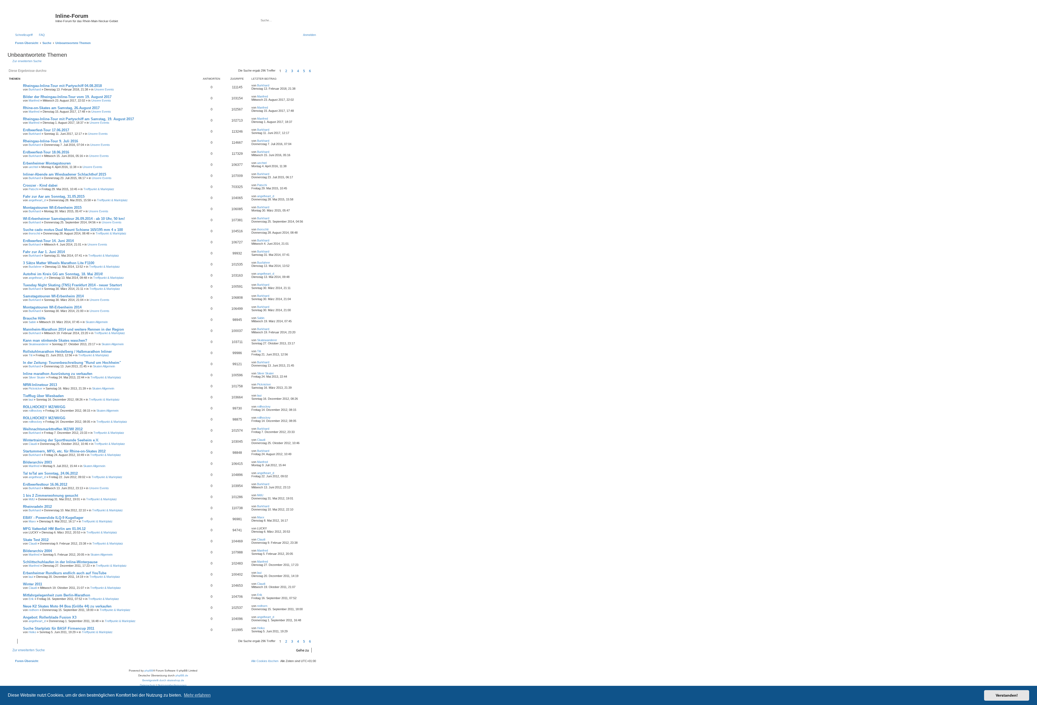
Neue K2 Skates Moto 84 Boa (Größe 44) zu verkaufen (67, 606)
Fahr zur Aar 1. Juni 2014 (44, 252)
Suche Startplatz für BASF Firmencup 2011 (58, 628)
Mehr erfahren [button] (197, 695)
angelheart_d (37, 200)
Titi (30, 355)
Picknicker (35, 388)
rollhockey (35, 410)
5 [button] (304, 70)
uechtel (33, 167)
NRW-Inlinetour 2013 (40, 385)
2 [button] (286, 70)
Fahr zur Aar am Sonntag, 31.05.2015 (54, 196)
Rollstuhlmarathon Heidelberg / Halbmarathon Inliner (67, 352)
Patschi (33, 189)
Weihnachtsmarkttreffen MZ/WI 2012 (53, 429)
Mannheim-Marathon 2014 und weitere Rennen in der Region (73, 329)
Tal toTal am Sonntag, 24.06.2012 (50, 473)
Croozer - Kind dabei (40, 185)
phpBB (148, 670)
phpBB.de (182, 675)
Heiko (32, 632)
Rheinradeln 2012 (37, 507)
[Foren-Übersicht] (32, 17)
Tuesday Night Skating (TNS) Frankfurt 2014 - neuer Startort (72, 285)
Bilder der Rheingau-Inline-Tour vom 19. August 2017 (67, 97)
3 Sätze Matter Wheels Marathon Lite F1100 (58, 263)
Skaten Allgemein (97, 322)
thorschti (34, 233)
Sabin (32, 322)
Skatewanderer (39, 344)
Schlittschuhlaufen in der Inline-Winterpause (60, 562)
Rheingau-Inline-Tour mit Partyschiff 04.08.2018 (62, 86)
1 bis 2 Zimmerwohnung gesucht (50, 496)
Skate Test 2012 (36, 540)
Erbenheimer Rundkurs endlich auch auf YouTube (64, 573)
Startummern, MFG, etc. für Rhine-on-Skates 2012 (64, 451)
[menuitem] (39, 35)
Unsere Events (104, 89)
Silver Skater (37, 377)
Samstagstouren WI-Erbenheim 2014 (53, 296)
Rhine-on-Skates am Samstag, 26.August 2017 (61, 108)
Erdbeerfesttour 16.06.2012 (45, 484)
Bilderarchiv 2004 (37, 551)
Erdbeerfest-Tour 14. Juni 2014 (48, 241)
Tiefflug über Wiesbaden (43, 396)
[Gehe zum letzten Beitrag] (272, 85)
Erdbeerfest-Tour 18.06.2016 (46, 152)
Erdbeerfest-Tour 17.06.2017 (46, 130)
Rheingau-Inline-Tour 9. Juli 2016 (50, 141)
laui (31, 399)
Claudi (33, 443)
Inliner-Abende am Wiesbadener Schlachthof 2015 (64, 174)
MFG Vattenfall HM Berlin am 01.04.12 (54, 529)
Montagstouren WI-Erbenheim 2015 (52, 208)
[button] (316, 71)
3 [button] (292, 70)
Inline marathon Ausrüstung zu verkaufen (57, 374)
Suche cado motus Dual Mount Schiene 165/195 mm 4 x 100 (73, 230)
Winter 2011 (32, 584)
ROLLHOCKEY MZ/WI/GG (44, 407)
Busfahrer (35, 266)
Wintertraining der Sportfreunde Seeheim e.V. (61, 440)
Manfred (34, 100)
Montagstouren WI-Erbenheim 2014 (52, 307)
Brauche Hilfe (34, 318)
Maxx (32, 521)
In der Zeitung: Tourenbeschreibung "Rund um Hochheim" (72, 363)
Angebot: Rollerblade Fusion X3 (49, 617)
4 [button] (298, 70)
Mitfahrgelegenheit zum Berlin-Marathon (56, 595)
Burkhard (35, 89)
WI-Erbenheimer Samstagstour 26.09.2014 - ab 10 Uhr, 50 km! (74, 219)
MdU (32, 499)
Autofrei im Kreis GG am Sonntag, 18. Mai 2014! (63, 274)
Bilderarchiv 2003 (37, 462)
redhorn (34, 610)
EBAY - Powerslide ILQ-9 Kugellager (53, 518)
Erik (31, 598)
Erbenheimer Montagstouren (47, 163)
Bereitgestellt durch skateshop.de (163, 680)
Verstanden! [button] (1007, 695)
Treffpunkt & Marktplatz (98, 189)
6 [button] (310, 70)
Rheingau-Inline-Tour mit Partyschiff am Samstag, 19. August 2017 (78, 119)
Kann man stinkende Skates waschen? (55, 340)
